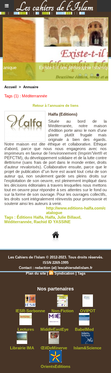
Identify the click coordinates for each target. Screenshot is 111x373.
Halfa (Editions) (62, 114)
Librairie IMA (22, 348)
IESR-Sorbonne (30, 310)
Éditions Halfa (30, 217)
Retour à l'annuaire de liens (55, 106)
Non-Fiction (62, 310)
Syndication (64, 273)
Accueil (10, 87)
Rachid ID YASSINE (52, 221)
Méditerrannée (18, 221)
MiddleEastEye (54, 329)
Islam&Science (87, 348)
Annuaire (30, 87)
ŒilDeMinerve (54, 348)
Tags (81, 273)
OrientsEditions (55, 366)
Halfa (50, 217)
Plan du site (36, 273)
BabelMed (84, 329)
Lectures (26, 329)
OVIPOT (87, 310)
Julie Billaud (68, 217)
